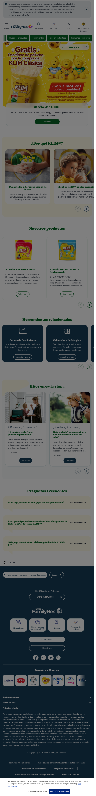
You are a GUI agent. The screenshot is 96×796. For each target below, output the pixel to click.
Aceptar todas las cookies (59, 791)
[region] (47, 787)
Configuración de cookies (37, 791)
